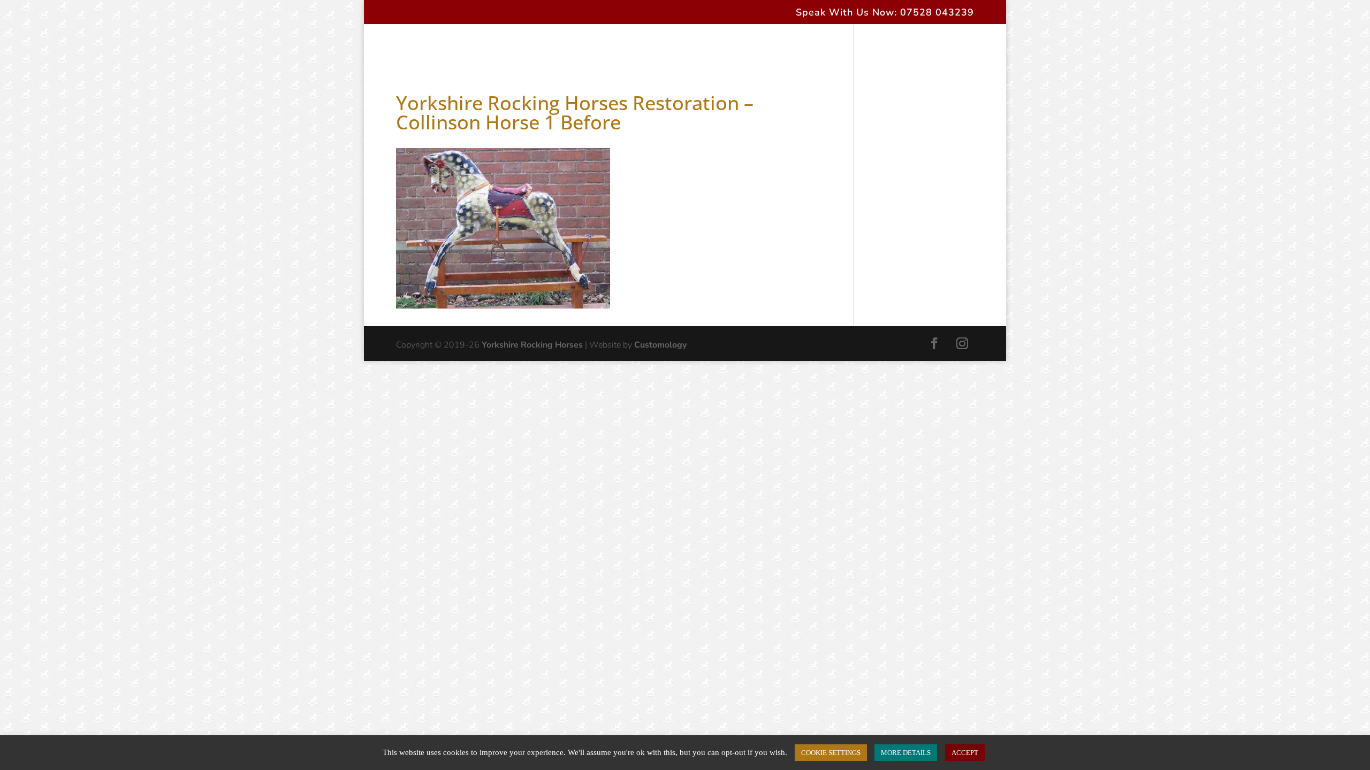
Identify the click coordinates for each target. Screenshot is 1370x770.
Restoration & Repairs (723, 46)
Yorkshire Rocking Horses (532, 345)
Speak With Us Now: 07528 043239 (885, 13)
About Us (447, 46)
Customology (660, 345)
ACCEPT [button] (965, 753)
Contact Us (896, 46)
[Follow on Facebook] (934, 343)
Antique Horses (625, 46)
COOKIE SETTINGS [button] (831, 753)
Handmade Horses (524, 46)
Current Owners (822, 46)
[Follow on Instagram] (962, 343)
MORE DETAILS (906, 753)
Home (398, 46)
